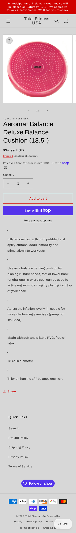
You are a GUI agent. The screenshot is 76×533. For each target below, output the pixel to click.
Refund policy (34, 521)
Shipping (8, 156)
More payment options (38, 220)
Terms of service (29, 527)
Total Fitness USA (35, 516)
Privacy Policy (18, 457)
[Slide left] (28, 110)
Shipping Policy (19, 447)
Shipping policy (52, 527)
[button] (8, 20)
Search (13, 428)
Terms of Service (20, 466)
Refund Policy (18, 437)
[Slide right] (47, 110)
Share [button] (11, 391)
